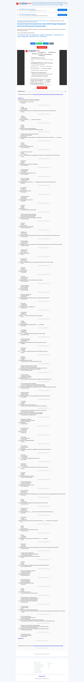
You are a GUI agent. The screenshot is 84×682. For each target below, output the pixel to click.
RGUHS (49, 664)
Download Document (42, 47)
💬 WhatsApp (39, 43)
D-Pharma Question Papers (38, 672)
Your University (51, 660)
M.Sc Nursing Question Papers (38, 666)
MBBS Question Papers (37, 662)
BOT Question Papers (37, 670)
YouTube (43, 676)
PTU (48, 665)
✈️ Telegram (46, 43)
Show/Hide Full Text (21, 91)
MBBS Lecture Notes (37, 663)
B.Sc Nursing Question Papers (38, 664)
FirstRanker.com (21, 98)
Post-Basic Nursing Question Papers (39, 665)
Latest (38, 36)
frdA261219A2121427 (32, 36)
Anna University (50, 663)
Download (19, 36)
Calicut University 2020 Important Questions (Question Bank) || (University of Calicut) (48, 94)
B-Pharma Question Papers (38, 671)
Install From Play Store (62, 9)
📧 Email (51, 43)
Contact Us (63, 660)
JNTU (49, 662)
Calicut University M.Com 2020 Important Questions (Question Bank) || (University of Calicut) (34, 20)
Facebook (40, 676)
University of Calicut (25, 36)
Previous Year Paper (43, 36)
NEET (49, 666)
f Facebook (33, 43)
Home (18, 20)
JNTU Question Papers (27, 660)
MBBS (35, 660)
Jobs (58, 660)
